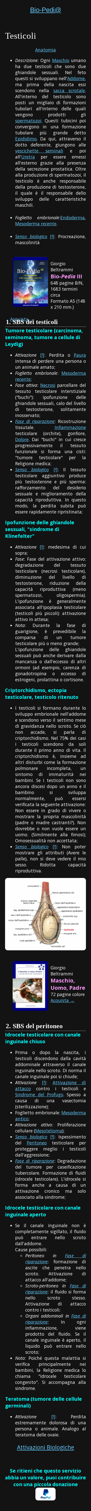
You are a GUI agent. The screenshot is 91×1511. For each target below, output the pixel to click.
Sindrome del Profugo (39, 1094)
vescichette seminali (39, 151)
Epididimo (26, 139)
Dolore (22, 439)
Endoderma (72, 218)
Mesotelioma (48, 1131)
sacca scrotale (69, 90)
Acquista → (63, 1000)
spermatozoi (28, 121)
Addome (76, 78)
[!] (52, 236)
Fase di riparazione (35, 421)
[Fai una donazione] (45, 1499)
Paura (80, 355)
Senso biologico (31, 236)
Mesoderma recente (35, 224)
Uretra (28, 157)
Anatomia (45, 50)
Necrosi (47, 385)
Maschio (60, 60)
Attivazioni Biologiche (45, 1447)
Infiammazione (70, 427)
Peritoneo (37, 1143)
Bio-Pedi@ (45, 10)
